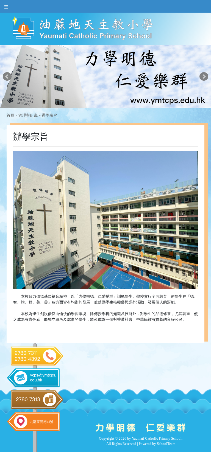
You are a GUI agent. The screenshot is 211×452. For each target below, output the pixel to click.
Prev (7, 76)
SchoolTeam (166, 444)
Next (203, 76)
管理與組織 (28, 115)
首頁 (10, 115)
